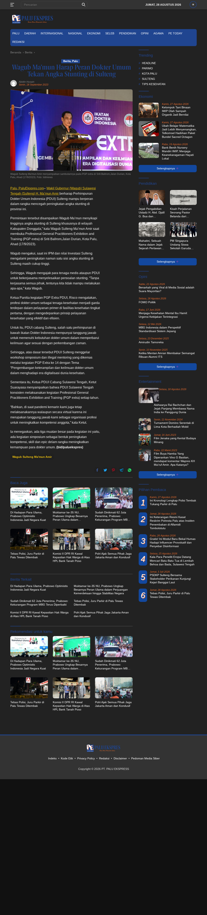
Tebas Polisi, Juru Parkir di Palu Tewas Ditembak (27, 555)
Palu (15, 33)
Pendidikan (127, 33)
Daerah (30, 33)
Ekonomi (93, 33)
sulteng (148, 78)
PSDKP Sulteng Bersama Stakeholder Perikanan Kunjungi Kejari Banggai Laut (170, 578)
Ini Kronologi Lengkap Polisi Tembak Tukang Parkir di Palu (173, 502)
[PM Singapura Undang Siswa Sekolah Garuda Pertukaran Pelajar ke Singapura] (183, 229)
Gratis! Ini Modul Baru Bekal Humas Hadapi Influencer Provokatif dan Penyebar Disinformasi (172, 542)
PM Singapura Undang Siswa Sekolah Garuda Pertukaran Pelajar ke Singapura (182, 244)
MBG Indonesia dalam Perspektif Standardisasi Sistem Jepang (160, 329)
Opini (145, 33)
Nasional (75, 33)
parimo (147, 68)
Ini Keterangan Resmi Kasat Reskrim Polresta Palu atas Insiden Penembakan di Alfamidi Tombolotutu (172, 522)
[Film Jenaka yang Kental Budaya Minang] (145, 440)
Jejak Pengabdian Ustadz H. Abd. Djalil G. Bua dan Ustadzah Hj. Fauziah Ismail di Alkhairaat (152, 212)
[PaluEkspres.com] (32, 19)
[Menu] (13, 4)
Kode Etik (67, 758)
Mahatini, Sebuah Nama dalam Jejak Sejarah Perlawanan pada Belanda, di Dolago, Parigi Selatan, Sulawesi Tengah (152, 244)
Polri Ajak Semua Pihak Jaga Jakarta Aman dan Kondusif (113, 555)
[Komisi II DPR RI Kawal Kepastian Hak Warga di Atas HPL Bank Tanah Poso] (71, 539)
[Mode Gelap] (193, 4)
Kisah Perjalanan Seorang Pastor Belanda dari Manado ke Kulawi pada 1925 (181, 212)
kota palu (149, 73)
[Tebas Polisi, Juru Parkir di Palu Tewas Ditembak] (29, 539)
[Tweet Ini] (105, 470)
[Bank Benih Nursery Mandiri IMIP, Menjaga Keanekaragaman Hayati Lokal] (149, 150)
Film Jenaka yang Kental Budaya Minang (175, 440)
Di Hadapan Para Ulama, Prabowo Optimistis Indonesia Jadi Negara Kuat (28, 516)
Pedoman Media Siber (145, 758)
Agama (158, 33)
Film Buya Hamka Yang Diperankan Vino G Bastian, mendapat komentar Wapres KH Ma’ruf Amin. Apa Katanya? (174, 459)
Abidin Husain (26, 81)
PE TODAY (175, 33)
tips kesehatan (153, 84)
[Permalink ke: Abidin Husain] (13, 83)
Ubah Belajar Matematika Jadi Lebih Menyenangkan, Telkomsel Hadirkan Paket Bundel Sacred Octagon (179, 131)
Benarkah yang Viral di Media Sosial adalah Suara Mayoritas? (166, 289)
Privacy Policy (86, 758)
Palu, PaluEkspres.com (27, 188)
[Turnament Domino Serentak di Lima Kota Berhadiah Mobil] (145, 424)
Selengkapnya (166, 168)
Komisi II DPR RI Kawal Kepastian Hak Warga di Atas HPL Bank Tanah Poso (71, 557)
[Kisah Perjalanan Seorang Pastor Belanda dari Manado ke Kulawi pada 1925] (183, 197)
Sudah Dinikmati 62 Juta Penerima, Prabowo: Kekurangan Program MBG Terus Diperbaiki (112, 516)
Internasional (52, 33)
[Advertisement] (118, 246)
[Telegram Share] (121, 470)
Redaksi (18, 41)
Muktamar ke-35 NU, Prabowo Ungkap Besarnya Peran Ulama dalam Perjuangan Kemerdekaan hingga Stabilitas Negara (70, 516)
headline (149, 63)
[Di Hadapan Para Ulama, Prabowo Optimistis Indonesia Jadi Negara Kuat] (29, 498)
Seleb (109, 33)
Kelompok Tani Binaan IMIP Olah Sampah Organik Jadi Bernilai (176, 111)
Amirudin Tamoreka (151, 342)
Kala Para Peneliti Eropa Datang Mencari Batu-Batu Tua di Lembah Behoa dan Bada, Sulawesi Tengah (172, 560)
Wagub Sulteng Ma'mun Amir (32, 456)
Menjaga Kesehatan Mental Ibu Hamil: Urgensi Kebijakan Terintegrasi (163, 314)
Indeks (52, 758)
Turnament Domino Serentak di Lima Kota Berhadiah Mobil (174, 424)
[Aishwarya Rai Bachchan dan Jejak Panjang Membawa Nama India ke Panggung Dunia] (149, 395)
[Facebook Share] (97, 470)
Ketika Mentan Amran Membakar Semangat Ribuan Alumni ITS (167, 354)
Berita (67, 61)
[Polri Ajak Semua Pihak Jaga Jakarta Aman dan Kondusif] (114, 539)
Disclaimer (120, 758)
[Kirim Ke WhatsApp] (130, 470)
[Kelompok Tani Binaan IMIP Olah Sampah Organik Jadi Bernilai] (149, 110)
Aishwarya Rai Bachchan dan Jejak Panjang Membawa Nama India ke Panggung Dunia (174, 408)
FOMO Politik (147, 302)
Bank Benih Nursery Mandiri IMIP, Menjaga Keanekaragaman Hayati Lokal (178, 153)
